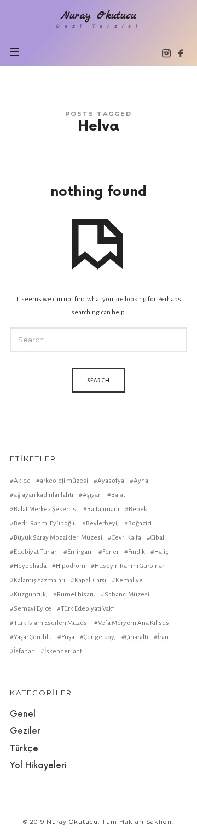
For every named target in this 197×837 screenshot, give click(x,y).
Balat (118, 495)
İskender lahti (64, 651)
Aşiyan (92, 495)
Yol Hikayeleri (38, 765)
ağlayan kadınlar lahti (43, 495)
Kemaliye (129, 580)
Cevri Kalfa (126, 537)
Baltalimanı (103, 509)
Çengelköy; (100, 637)
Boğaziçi (140, 523)
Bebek (138, 509)
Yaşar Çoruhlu (33, 637)
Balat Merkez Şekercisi (46, 509)
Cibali (158, 537)
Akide (22, 480)
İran (163, 637)
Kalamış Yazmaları (39, 580)
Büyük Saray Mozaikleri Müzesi (58, 537)
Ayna (141, 480)
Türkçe (24, 749)
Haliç (161, 551)
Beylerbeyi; (102, 523)
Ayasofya (110, 480)
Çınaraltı (136, 637)
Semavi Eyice (32, 608)
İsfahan (24, 651)
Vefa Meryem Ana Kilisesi (134, 623)
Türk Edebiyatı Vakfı (88, 608)
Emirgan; (80, 551)
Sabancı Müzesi (127, 594)
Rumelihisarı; (76, 594)
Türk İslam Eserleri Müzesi (51, 623)
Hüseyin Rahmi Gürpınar (129, 566)
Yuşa (67, 637)
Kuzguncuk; (31, 594)
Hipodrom (70, 566)
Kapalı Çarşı (90, 580)
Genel (23, 714)
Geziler (25, 731)
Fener (110, 551)
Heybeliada (30, 566)
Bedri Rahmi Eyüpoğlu (45, 523)
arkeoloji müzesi (64, 480)
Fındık (136, 551)
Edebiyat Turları (36, 551)
